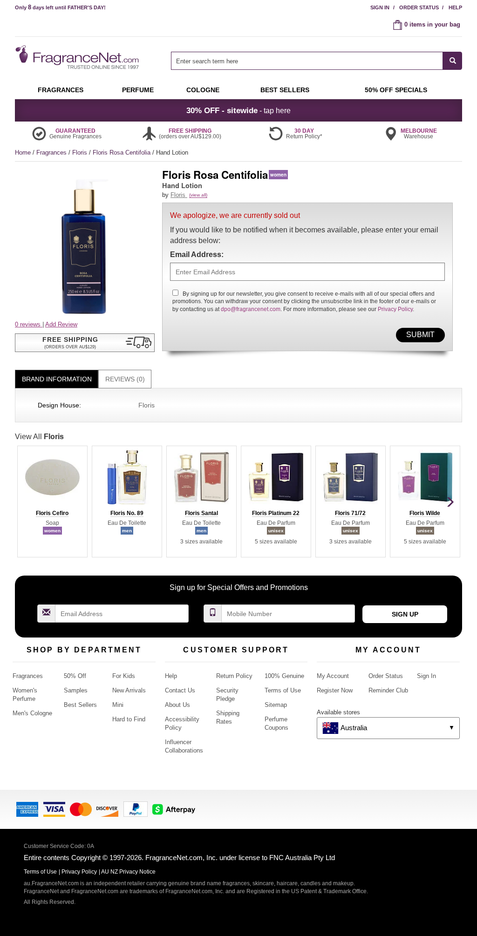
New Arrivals (129, 690)
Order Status (419, 7)
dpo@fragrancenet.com (250, 309)
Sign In (379, 7)
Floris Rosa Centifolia (122, 152)
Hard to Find (128, 719)
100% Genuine (284, 675)
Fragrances (52, 152)
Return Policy (234, 675)
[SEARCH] (452, 61)
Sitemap (276, 704)
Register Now (335, 690)
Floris (80, 152)
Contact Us (180, 690)
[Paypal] (135, 809)
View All (39, 437)
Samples (76, 690)
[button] (85, 342)
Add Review (61, 324)
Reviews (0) (125, 379)
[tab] (56, 379)
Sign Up (405, 614)
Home (23, 152)
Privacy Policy (395, 309)
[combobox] (316, 61)
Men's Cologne (32, 713)
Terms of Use (283, 690)
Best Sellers (80, 704)
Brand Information (57, 379)
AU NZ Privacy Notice (128, 871)
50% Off (75, 675)
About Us (177, 704)
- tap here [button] (238, 110)
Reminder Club (388, 690)
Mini (117, 704)
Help (455, 7)
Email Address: (197, 254)
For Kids (123, 675)
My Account (333, 675)
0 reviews (28, 324)
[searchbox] (307, 61)
